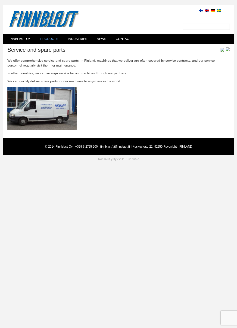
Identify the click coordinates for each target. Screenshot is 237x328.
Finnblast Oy (19, 39)
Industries (77, 39)
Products (49, 39)
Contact (123, 39)
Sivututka (132, 159)
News (101, 39)
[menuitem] (200, 10)
